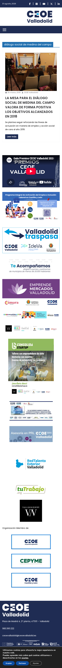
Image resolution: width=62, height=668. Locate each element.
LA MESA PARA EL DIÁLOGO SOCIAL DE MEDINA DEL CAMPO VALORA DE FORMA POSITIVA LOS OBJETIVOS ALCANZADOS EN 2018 (30, 107)
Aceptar (9, 663)
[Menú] (4, 30)
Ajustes (36, 663)
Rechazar (22, 663)
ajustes (25, 658)
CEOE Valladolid (31, 92)
